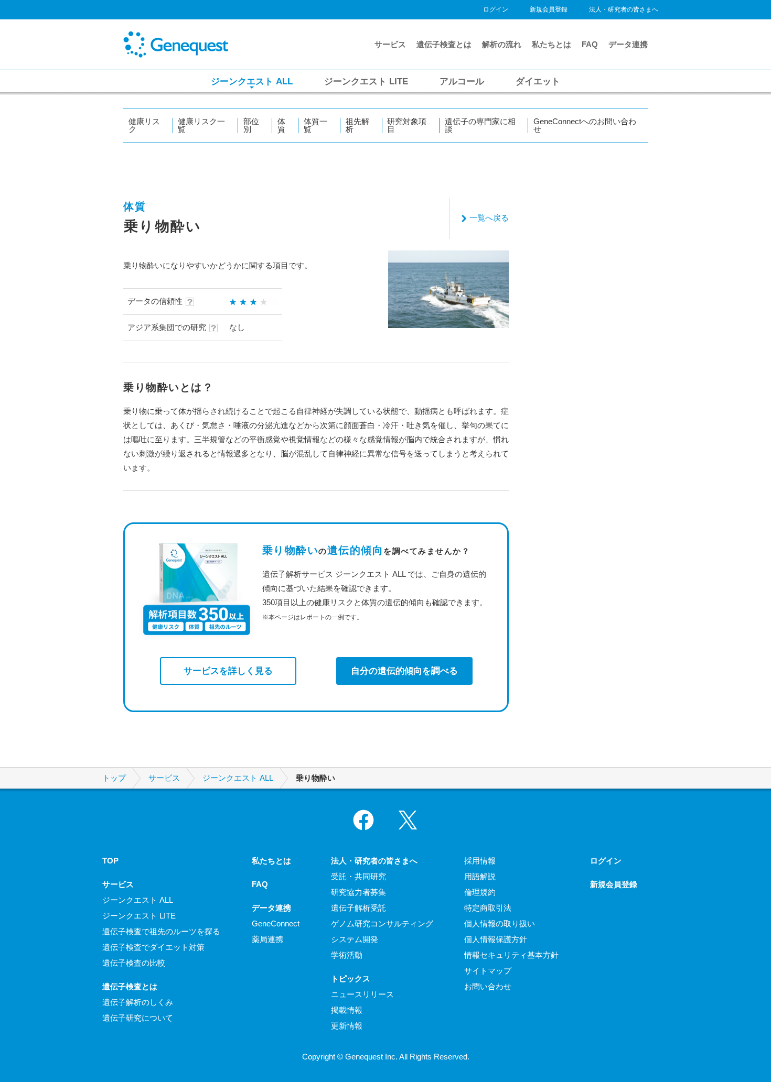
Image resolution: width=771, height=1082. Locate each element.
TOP (110, 860)
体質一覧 (315, 125)
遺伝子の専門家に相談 (480, 125)
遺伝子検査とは (444, 44)
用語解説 (480, 876)
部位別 (251, 125)
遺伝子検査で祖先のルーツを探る (161, 931)
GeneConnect (275, 923)
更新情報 (346, 1025)
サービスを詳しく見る (228, 670)
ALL (252, 81)
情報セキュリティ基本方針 (511, 954)
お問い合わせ (487, 986)
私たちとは (551, 44)
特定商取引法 (487, 907)
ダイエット (538, 81)
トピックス (350, 978)
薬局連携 (267, 939)
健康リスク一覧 (201, 125)
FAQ (590, 44)
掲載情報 (346, 1010)
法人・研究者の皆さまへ (623, 9)
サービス (390, 44)
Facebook (363, 820)
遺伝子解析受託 (358, 907)
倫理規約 (480, 892)
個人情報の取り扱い (499, 923)
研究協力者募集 (358, 892)
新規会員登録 (548, 9)
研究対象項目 (406, 125)
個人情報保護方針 (495, 939)
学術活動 (346, 954)
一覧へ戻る (489, 217)
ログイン (495, 9)
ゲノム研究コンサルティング (382, 923)
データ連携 (628, 44)
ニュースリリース (362, 994)
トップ (114, 778)
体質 (281, 125)
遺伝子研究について (137, 1017)
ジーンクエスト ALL (237, 778)
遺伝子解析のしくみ (137, 1002)
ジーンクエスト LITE (139, 915)
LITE (366, 81)
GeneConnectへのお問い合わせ (584, 125)
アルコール (462, 81)
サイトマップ (487, 970)
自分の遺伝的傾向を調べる (404, 670)
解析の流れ (501, 44)
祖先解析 (357, 125)
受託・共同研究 (358, 876)
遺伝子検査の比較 (133, 962)
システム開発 (354, 939)
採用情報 (480, 860)
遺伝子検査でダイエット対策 (153, 947)
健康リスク (144, 125)
